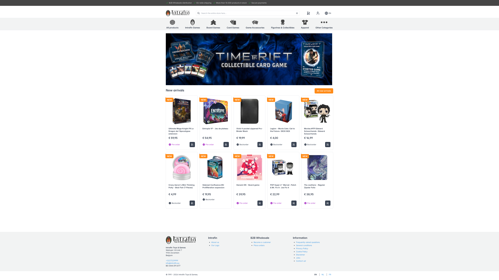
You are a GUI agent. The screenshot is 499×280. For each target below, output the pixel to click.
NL (323, 274)
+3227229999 (172, 260)
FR (330, 274)
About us (215, 242)
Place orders (259, 245)
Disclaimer (300, 255)
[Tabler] (178, 13)
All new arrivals (324, 91)
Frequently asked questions (308, 242)
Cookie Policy (301, 251)
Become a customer (262, 242)
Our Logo (215, 245)
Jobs (298, 258)
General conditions (304, 245)
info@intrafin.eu (172, 263)
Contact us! (301, 261)
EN (330, 13)
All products (172, 27)
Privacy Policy (302, 248)
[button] (193, 24)
